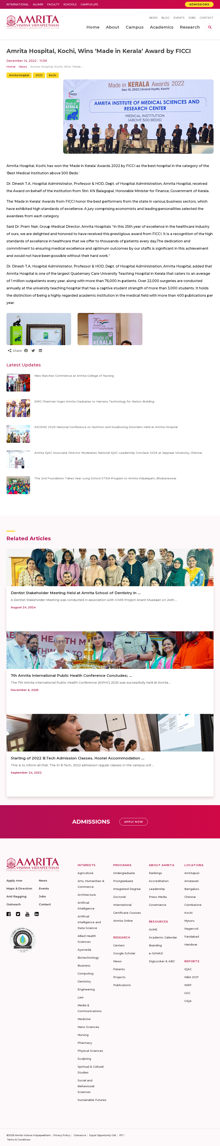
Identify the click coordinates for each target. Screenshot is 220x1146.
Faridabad (191, 936)
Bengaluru (191, 889)
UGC (187, 993)
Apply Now (133, 821)
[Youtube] (27, 914)
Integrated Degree (127, 889)
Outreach (13, 904)
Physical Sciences (90, 1050)
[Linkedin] (37, 914)
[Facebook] (8, 914)
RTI (121, 1135)
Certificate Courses (127, 912)
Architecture (87, 894)
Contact (207, 17)
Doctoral (119, 897)
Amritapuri (191, 873)
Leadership (157, 889)
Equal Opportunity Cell (102, 1135)
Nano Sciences (88, 1027)
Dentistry (84, 981)
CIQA (188, 1001)
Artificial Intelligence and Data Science (89, 922)
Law (81, 997)
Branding (155, 945)
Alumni (38, 4)
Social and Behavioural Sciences (86, 1086)
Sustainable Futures (92, 1100)
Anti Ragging (16, 896)
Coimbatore (193, 904)
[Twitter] (18, 914)
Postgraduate (123, 881)
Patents (119, 969)
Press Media (158, 897)
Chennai (190, 897)
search (210, 27)
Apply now (14, 880)
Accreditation (159, 881)
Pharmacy (85, 1042)
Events (179, 17)
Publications (122, 985)
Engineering (86, 989)
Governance (157, 904)
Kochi (52, 75)
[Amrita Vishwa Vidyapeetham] (32, 22)
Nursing (83, 1035)
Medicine (84, 1019)
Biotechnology (88, 957)
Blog (166, 17)
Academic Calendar (163, 937)
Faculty (53, 4)
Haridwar (190, 944)
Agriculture (85, 873)
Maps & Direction (19, 888)
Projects (119, 977)
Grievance (80, 1135)
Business (84, 965)
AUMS (153, 929)
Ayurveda (84, 949)
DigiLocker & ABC (162, 961)
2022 (39, 75)
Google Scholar (124, 953)
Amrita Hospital (19, 75)
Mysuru (189, 920)
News (153, 17)
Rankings (155, 873)
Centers (119, 945)
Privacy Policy (61, 1135)
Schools (69, 4)
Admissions (199, 4)
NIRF (188, 985)
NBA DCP (191, 977)
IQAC (188, 969)
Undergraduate (124, 873)
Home (10, 66)
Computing (85, 973)
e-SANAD (156, 953)
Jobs (192, 17)
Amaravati (191, 881)
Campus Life (89, 4)
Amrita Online (123, 920)
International (17, 4)
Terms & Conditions (18, 1139)
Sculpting (84, 1058)
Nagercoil (191, 928)
